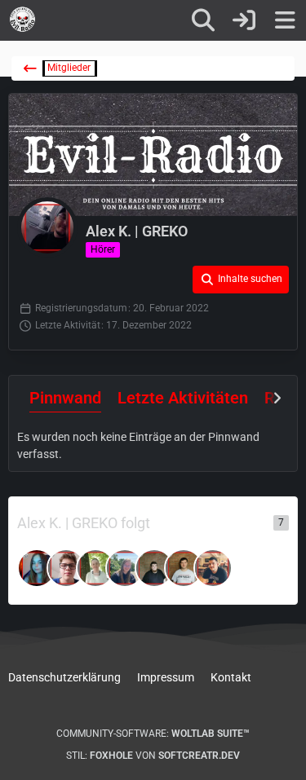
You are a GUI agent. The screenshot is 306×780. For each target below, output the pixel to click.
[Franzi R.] (124, 568)
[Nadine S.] (95, 568)
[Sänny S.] (36, 568)
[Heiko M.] (183, 568)
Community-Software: (153, 733)
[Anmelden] (244, 20)
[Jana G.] (66, 568)
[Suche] (203, 20)
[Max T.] (154, 568)
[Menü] (284, 20)
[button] (241, 279)
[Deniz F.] (213, 568)
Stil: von (153, 755)
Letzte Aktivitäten (183, 398)
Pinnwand (65, 398)
